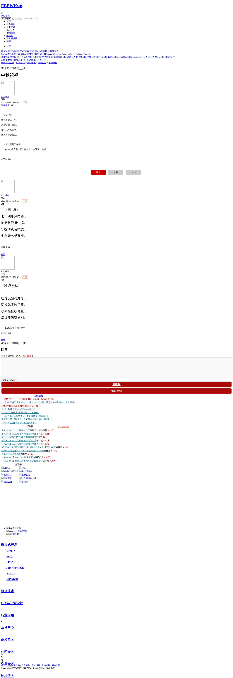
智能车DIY (113, 57)
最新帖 (9, 35)
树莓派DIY (81, 57)
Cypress (72, 54)
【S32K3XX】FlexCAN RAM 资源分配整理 (22, 461)
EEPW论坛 (11, 5)
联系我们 (15, 665)
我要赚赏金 (64, 427)
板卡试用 (5, 51)
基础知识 (54, 51)
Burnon (87, 54)
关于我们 (5, 665)
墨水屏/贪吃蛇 (35, 57)
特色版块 (10, 24)
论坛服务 (7, 676)
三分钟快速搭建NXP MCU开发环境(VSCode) (22, 450)
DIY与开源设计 (12, 603)
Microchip (56, 54)
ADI (41, 54)
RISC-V (10, 573)
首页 (8, 46)
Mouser (80, 54)
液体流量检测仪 (8, 57)
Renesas (65, 54)
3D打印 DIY (101, 57)
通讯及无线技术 (11, 471)
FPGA (10, 562)
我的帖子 (17, 534)
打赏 (25, 102)
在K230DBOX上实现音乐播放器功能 (18, 444)
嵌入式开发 (9, 544)
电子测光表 (22, 57)
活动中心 (7, 627)
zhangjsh (5, 96)
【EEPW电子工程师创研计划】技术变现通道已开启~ (26, 416)
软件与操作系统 (29, 478)
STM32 (13, 51)
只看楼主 (5, 105)
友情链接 (46, 665)
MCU (23, 468)
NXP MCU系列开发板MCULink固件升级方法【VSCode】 (28, 447)
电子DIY (10, 30)
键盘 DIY (71, 57)
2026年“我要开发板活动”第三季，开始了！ (21, 406)
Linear (49, 54)
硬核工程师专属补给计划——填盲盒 (18, 409)
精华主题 (23, 531)
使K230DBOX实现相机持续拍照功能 (18, 434)
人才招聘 (35, 665)
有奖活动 (38, 396)
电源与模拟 (32, 51)
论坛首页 (20, 62)
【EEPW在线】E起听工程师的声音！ (19, 423)
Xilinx (23, 54)
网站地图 (56, 665)
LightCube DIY (125, 57)
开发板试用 (11, 38)
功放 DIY (91, 57)
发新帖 (116, 384)
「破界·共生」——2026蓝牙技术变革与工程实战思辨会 (27, 399)
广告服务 (25, 665)
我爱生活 (42, 62)
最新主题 (16, 528)
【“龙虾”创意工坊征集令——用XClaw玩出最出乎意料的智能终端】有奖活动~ (38, 402)
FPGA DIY (170, 57)
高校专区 (7, 639)
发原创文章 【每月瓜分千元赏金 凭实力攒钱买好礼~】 (27, 419)
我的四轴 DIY (59, 57)
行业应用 (7, 615)
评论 (3, 254)
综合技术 (7, 591)
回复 (98, 172)
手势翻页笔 (47, 57)
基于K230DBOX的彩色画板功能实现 (18, 440)
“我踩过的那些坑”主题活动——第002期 (20, 412)
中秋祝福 (53, 62)
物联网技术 (44, 51)
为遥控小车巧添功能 (11, 454)
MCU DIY (159, 57)
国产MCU (22, 51)
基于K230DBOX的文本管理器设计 (17, 437)
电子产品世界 (7, 62)
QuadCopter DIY (140, 57)
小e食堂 (25, 482)
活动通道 (10, 33)
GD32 (36, 54)
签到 (8, 41)
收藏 (116, 172)
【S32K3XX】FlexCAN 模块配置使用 (19, 457)
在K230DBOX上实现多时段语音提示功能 (21, 430)
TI (45, 54)
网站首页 (5, 16)
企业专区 (10, 27)
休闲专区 (31, 62)
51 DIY (151, 57)
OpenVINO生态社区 (10, 54)
